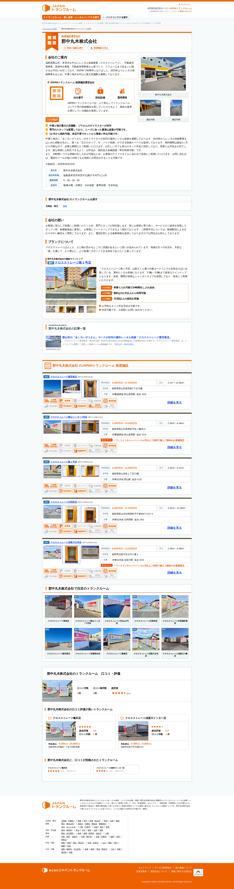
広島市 (95, 843)
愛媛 (63, 846)
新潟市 (69, 830)
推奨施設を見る (100, 48)
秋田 (106, 821)
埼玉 (63, 827)
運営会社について (159, 871)
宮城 (91, 821)
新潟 (63, 830)
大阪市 (74, 836)
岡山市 (81, 843)
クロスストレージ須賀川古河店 (66, 542)
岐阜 (79, 833)
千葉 (81, 827)
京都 (97, 836)
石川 (83, 830)
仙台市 (97, 821)
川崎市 (87, 824)
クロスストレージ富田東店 (63, 376)
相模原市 (102, 824)
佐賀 (86, 849)
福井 (89, 830)
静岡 (85, 833)
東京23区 (70, 824)
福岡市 (69, 849)
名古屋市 (70, 833)
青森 (79, 821)
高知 (69, 846)
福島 (65, 206)
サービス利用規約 (163, 868)
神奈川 (80, 824)
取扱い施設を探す (74, 48)
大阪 (63, 836)
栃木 (101, 827)
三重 (107, 833)
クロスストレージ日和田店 (63, 502)
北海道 (64, 821)
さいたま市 (71, 827)
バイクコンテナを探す (117, 17)
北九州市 (77, 849)
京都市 (103, 836)
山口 (104, 843)
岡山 (75, 843)
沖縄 (70, 852)
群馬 (107, 827)
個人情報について (183, 868)
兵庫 (83, 836)
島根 (69, 843)
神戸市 (89, 836)
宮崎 (119, 849)
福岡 (63, 849)
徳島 (110, 843)
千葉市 (87, 827)
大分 (113, 849)
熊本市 (104, 849)
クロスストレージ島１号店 (73, 262)
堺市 (68, 836)
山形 (111, 821)
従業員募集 (141, 871)
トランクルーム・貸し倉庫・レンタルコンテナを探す (72, 17)
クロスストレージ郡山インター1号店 (68, 417)
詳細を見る (174, 402)
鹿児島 (64, 852)
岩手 (85, 821)
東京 (63, 824)
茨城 (96, 827)
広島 (89, 843)
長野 (101, 830)
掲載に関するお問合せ (181, 871)
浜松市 (98, 833)
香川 (116, 843)
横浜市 (94, 824)
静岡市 (91, 833)
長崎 (92, 849)
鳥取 (63, 843)
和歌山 (64, 840)
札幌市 (71, 821)
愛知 (63, 833)
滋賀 (112, 836)
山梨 (95, 830)
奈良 (118, 836)
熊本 (98, 849)
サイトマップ (185, 4)
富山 (77, 830)
